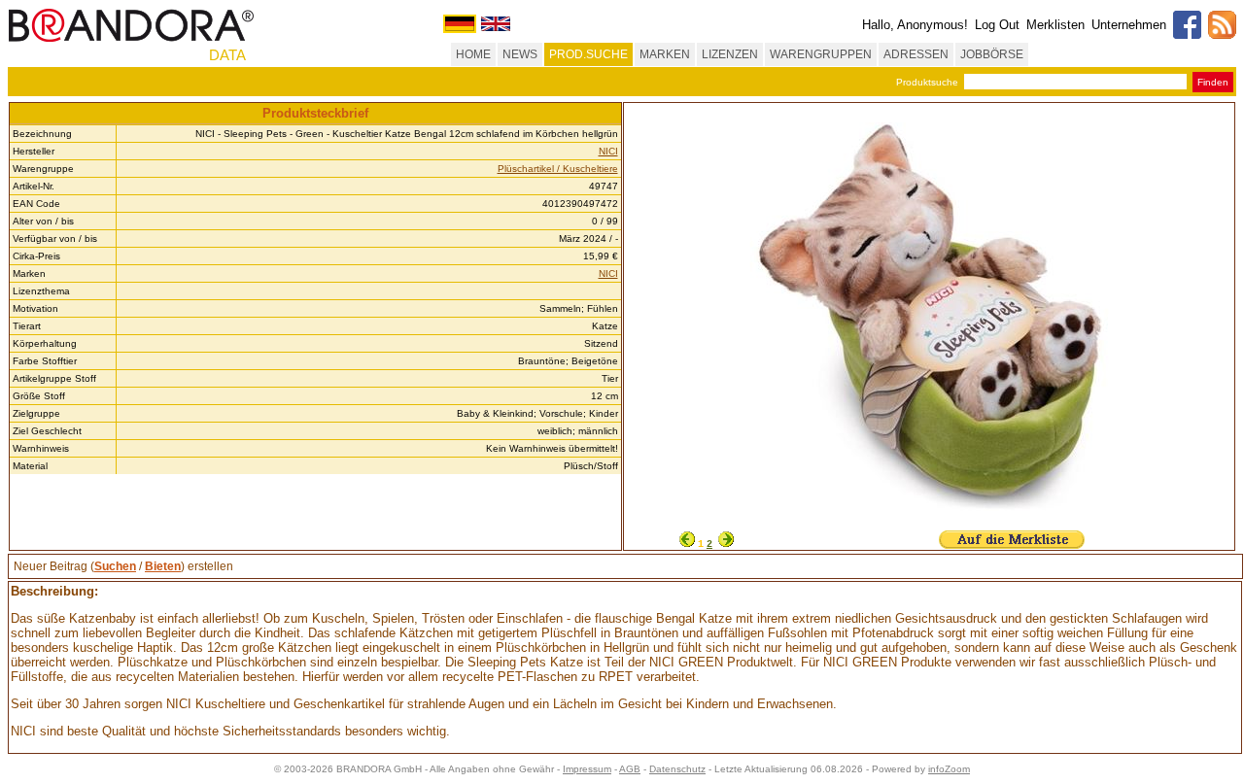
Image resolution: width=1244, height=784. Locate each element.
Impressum (587, 769)
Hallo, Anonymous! (915, 24)
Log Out (997, 24)
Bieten (163, 566)
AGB (629, 769)
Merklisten (1055, 24)
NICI (608, 151)
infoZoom (949, 769)
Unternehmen (1128, 24)
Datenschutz (677, 769)
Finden (1212, 82)
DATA (227, 55)
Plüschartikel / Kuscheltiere (558, 168)
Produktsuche (927, 82)
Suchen (115, 566)
